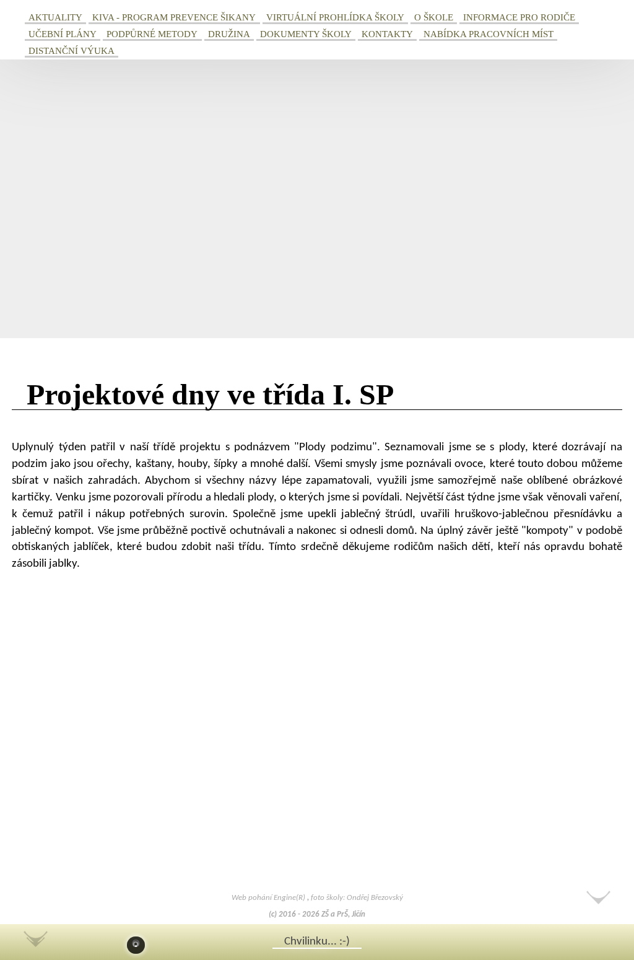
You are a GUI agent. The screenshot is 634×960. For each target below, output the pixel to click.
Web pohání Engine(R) (269, 898)
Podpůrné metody (152, 33)
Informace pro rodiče (519, 17)
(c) (273, 914)
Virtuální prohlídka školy (335, 17)
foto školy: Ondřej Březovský (357, 898)
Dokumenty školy (306, 33)
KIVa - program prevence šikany (174, 17)
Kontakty (387, 33)
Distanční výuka (71, 50)
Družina (229, 33)
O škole (433, 17)
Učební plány (62, 33)
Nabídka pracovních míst (488, 33)
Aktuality (55, 17)
